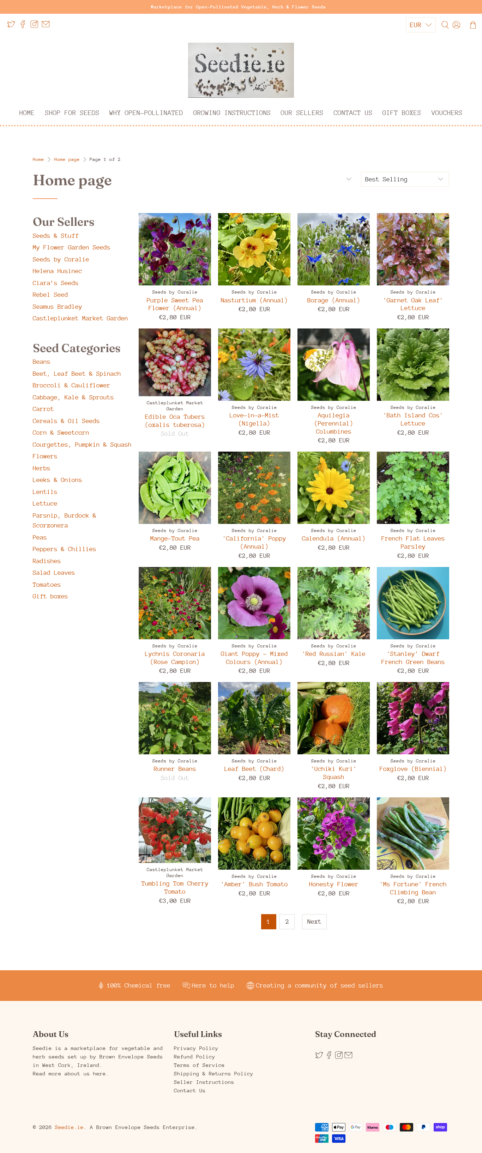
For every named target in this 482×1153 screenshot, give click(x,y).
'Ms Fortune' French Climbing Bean (413, 888)
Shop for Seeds (72, 112)
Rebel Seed (50, 294)
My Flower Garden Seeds (71, 247)
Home (27, 112)
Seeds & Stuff (56, 235)
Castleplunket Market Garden (80, 318)
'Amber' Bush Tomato (254, 884)
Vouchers (447, 112)
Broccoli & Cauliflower (71, 385)
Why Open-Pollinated (146, 112)
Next (314, 921)
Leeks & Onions (57, 479)
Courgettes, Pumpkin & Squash (82, 444)
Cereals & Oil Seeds (66, 420)
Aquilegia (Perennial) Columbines (333, 423)
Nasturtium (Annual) (254, 300)
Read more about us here (69, 1073)
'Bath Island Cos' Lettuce (413, 419)
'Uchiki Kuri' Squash (334, 772)
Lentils (45, 491)
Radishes (47, 561)
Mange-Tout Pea (175, 538)
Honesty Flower (334, 884)
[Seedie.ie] (241, 70)
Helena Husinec (57, 270)
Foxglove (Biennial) (413, 768)
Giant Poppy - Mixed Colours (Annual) (254, 657)
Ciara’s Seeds (56, 282)
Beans (41, 361)
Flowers (45, 456)
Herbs (41, 468)
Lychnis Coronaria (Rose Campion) (175, 657)
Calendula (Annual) (334, 538)
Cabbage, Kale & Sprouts (73, 397)
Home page (67, 159)
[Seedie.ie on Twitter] (13, 26)
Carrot (43, 408)
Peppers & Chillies (64, 549)
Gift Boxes (401, 112)
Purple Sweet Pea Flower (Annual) (175, 304)
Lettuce (45, 503)
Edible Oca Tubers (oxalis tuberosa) (175, 420)
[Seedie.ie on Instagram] (36, 26)
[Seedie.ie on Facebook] (24, 26)
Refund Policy (194, 1057)
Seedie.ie (69, 1127)
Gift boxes (50, 596)
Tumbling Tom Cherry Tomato (175, 887)
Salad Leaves (54, 572)
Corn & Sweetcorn (61, 432)
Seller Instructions (204, 1082)
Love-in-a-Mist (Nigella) (254, 419)
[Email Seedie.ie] (47, 26)
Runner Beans (175, 768)
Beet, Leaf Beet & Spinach (77, 373)
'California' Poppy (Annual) (254, 542)
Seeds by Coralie (61, 259)
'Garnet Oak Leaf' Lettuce (413, 304)
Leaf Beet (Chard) (254, 768)
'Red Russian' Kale (334, 653)
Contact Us (353, 112)
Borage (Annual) (333, 300)
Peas (40, 537)
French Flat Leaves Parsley (413, 542)
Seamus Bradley (57, 306)
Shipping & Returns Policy (213, 1073)
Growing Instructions (232, 112)
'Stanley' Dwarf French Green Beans (413, 657)
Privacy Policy (196, 1048)
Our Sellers (302, 112)
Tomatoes (47, 584)
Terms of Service (199, 1065)
